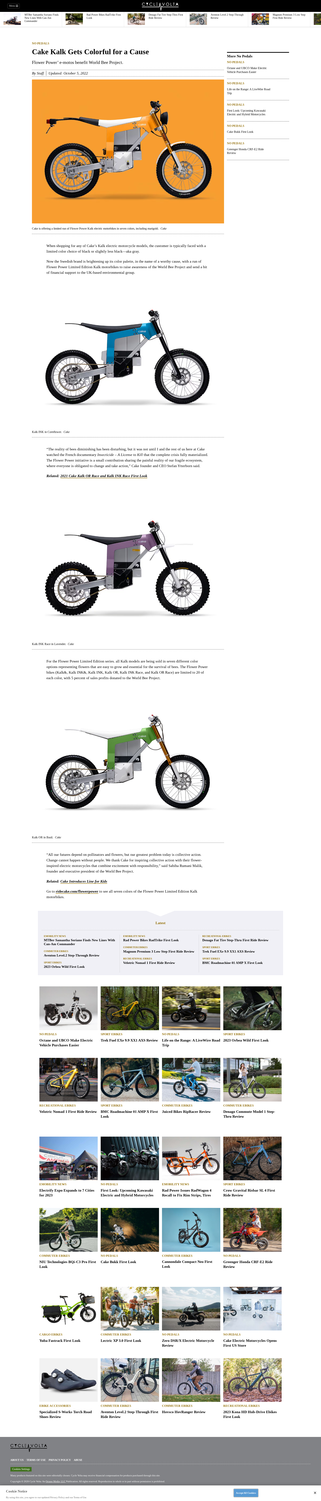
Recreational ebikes (137, 958)
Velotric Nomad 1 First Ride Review (149, 963)
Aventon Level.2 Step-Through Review (71, 955)
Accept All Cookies (246, 1492)
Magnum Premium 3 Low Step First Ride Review (158, 951)
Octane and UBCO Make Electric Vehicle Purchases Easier (247, 70)
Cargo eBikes (50, 1334)
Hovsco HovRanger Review (183, 1412)
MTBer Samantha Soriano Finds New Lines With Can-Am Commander (79, 942)
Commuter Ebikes (56, 951)
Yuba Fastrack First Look (59, 1340)
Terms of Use (36, 1460)
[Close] (315, 1493)
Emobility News (55, 936)
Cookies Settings (21, 1469)
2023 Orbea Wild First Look (64, 967)
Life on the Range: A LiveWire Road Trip (248, 91)
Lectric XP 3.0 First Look (121, 1340)
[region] (160, 1493)
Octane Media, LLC (56, 1481)
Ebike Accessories (55, 1405)
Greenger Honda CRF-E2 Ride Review (245, 151)
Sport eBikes (52, 962)
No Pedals (40, 43)
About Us (17, 1460)
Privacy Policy (60, 1460)
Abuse (78, 1460)
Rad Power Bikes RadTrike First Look (151, 940)
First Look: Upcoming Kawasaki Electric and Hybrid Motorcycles (246, 112)
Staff (40, 73)
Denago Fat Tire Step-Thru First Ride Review (235, 940)
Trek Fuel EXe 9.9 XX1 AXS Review (228, 951)
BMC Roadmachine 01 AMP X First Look (232, 963)
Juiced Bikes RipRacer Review (186, 1111)
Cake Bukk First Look (240, 131)
